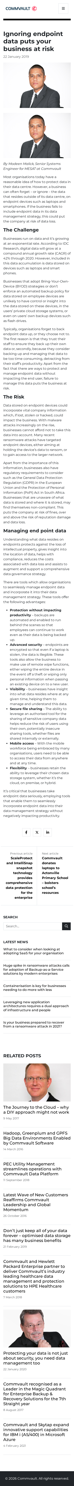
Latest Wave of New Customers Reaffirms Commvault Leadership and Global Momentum (35, 1202)
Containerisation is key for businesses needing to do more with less (34, 988)
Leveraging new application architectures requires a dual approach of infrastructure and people (36, 1006)
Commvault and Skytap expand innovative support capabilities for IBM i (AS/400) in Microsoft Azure (36, 1432)
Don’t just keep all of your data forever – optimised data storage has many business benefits (37, 1235)
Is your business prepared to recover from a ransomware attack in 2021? (33, 1024)
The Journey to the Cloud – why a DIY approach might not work (36, 1110)
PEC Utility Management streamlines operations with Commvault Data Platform (32, 1169)
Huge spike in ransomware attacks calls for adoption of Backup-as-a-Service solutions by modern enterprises (36, 969)
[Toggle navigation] (63, 8)
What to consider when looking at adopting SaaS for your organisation (33, 951)
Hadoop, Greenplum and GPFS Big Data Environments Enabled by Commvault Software (37, 1138)
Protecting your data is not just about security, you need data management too (35, 1358)
